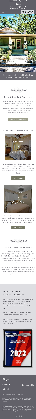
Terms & (27, 398)
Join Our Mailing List (15, 399)
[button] (3, 12)
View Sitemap (5, 399)
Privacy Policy (18, 398)
